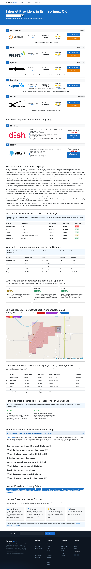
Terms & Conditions (12, 555)
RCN (48, 560)
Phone (35, 55)
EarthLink (49, 544)
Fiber (33, 37)
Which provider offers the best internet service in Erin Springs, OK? (30, 433)
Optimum (8, 235)
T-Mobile (49, 557)
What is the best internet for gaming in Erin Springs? (25, 466)
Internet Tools (64, 546)
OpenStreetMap (65, 358)
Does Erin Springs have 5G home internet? (21, 470)
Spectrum (49, 550)
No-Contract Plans (38, 560)
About (75, 544)
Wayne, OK (52, 489)
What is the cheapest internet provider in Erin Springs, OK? (27, 450)
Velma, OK (77, 490)
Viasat (8, 232)
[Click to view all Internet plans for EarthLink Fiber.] (17, 36)
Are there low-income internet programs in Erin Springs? (26, 462)
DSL (11, 317)
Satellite (31, 55)
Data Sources (64, 550)
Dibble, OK (33, 489)
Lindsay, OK (8, 489)
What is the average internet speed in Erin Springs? (24, 474)
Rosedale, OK (9, 492)
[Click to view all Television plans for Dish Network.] (17, 134)
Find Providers (51, 533)
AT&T (48, 548)
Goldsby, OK (65, 490)
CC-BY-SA (74, 358)
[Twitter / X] (78, 555)
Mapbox (81, 358)
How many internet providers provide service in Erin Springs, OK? (29, 446)
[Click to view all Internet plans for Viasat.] (17, 54)
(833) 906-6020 (74, 35)
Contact (75, 548)
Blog (62, 544)
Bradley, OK (15, 489)
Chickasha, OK (58, 490)
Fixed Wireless (16, 317)
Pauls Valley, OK (32, 490)
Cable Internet (37, 550)
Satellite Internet (38, 557)
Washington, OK (59, 489)
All (21, 317)
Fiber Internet (37, 546)
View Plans (74, 38)
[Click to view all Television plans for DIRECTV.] (17, 153)
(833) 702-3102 (74, 155)
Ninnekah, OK (25, 490)
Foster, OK (38, 489)
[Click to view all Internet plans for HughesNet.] (17, 85)
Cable (31, 69)
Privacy (7, 555)
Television (36, 69)
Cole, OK (81, 489)
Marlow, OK (51, 490)
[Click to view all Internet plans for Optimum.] (17, 69)
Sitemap (63, 555)
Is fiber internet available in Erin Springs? (21, 458)
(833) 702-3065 (74, 67)
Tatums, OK (71, 490)
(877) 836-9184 (74, 102)
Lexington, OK (18, 490)
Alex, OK (27, 489)
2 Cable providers (41, 313)
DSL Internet (37, 553)
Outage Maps (64, 553)
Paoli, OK (65, 489)
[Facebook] (75, 555)
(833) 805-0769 (74, 52)
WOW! (48, 562)
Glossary (63, 548)
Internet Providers (38, 544)
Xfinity (48, 546)
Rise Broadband (14, 377)
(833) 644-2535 (74, 85)
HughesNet (9, 238)
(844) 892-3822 (74, 136)
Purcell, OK (76, 489)
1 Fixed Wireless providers (51, 313)
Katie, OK (39, 490)
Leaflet (56, 358)
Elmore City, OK (45, 489)
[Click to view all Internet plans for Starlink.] (17, 104)
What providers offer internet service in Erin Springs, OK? (27, 478)
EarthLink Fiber (10, 226)
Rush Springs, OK (10, 490)
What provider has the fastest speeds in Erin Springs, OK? (27, 454)
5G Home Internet (38, 548)
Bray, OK (70, 489)
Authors (75, 546)
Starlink (8, 229)
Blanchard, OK (45, 490)
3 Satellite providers (65, 313)
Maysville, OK (21, 489)
